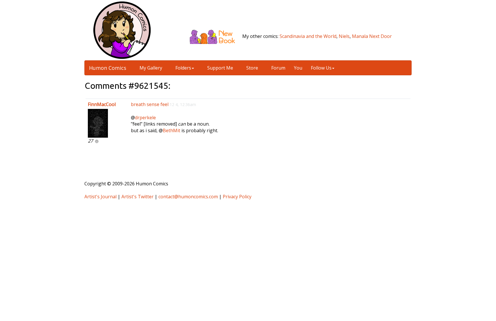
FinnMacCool (102, 104)
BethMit (171, 130)
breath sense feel (149, 104)
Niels (344, 36)
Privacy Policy (237, 196)
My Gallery (150, 68)
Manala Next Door (372, 36)
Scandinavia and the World (308, 36)
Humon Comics (107, 67)
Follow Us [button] (321, 68)
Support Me (219, 68)
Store (251, 68)
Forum (277, 68)
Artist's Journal (100, 196)
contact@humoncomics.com (188, 196)
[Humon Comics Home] (122, 29)
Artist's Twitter (137, 196)
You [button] (298, 68)
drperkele (145, 117)
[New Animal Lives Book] (214, 36)
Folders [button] (182, 68)
